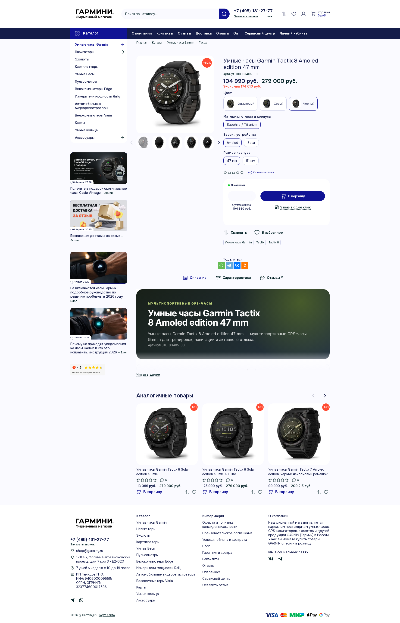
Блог (73, 301)
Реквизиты (210, 559)
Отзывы (184, 33)
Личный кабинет (294, 33)
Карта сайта (107, 615)
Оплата (222, 33)
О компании (142, 33)
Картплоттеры (86, 67)
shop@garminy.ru (89, 551)
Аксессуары (84, 137)
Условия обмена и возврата (224, 540)
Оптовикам (211, 572)
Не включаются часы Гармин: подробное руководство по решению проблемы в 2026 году (96, 292)
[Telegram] (229, 265)
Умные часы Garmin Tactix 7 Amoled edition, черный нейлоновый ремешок (298, 471)
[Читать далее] (148, 374)
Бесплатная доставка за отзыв (95, 236)
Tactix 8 (274, 242)
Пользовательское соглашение (227, 533)
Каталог (91, 33)
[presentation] (131, 142)
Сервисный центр (260, 33)
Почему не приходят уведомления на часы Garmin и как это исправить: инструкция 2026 (98, 348)
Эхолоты (82, 59)
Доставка (204, 33)
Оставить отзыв (215, 585)
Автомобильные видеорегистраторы (91, 106)
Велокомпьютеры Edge (93, 89)
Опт (236, 33)
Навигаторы (84, 52)
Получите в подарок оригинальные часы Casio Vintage (98, 190)
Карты (80, 123)
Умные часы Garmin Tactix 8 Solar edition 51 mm (162, 471)
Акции (108, 193)
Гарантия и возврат (218, 553)
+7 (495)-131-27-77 (253, 10)
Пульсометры (86, 81)
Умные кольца (86, 130)
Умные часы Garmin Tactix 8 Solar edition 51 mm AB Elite (228, 471)
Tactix (260, 242)
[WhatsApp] (221, 265)
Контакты (164, 33)
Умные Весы (84, 74)
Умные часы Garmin (91, 44)
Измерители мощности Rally (97, 96)
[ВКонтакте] (237, 265)
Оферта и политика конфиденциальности (219, 524)
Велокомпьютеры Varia (93, 115)
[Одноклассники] (244, 265)
